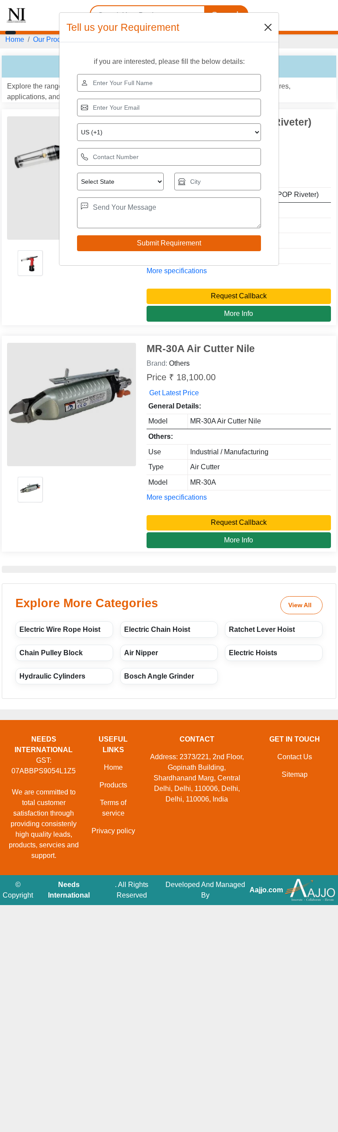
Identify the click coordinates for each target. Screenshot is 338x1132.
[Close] (268, 27)
